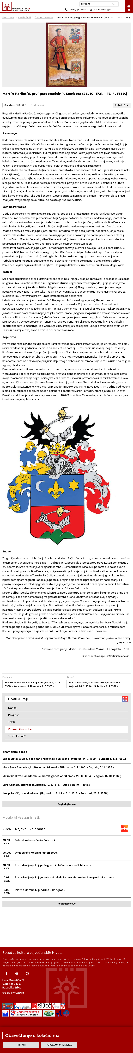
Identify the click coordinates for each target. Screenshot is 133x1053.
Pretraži (113, 4)
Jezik (11, 722)
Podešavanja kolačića (59, 1045)
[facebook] (7, 974)
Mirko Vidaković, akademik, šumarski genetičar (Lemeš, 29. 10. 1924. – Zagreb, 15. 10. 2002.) (61, 776)
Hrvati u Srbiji (24, 18)
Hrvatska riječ (98, 656)
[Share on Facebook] (124, 105)
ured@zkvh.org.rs (13, 993)
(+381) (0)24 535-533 (78, 10)
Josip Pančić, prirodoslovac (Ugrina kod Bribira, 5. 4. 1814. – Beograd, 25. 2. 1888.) (55, 793)
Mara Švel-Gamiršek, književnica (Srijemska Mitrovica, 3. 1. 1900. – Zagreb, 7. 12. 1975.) (58, 767)
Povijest (13, 715)
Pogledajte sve (67, 804)
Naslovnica (8, 18)
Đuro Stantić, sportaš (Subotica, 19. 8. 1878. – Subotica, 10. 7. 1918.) (46, 785)
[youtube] (18, 974)
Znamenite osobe (44, 18)
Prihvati (21, 1045)
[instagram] (28, 974)
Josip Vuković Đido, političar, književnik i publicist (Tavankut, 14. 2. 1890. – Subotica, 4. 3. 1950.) (64, 759)
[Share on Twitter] (127, 105)
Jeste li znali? (17, 736)
